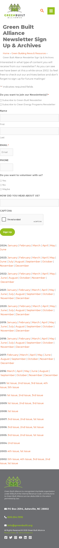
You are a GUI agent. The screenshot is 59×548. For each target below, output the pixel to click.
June (3, 249)
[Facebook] (5, 537)
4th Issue (13, 451)
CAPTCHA (6, 210)
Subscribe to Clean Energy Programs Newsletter (28, 104)
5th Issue (13, 387)
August (19, 261)
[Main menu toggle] (51, 11)
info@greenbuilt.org (20, 525)
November (6, 265)
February (25, 245)
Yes (4, 180)
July (10, 261)
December (22, 265)
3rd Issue (36, 383)
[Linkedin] (25, 537)
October (47, 261)
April (45, 245)
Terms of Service (25, 532)
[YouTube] (20, 537)
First (2, 124)
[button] (42, 11)
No (4, 185)
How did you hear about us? (20, 195)
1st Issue (11, 383)
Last (2, 137)
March (37, 245)
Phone (4, 160)
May (52, 245)
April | (46, 257)
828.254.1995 (15, 517)
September (33, 261)
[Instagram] (15, 537)
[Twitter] (10, 537)
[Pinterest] (30, 537)
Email (4, 145)
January (13, 245)
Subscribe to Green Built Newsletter (22, 100)
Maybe (6, 189)
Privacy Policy (10, 532)
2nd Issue (24, 383)
